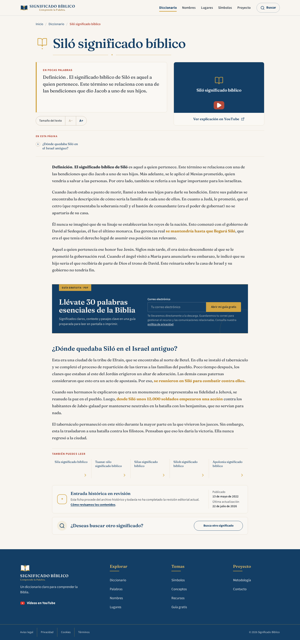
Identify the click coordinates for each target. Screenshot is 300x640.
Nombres (189, 7)
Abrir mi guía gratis (223, 307)
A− (71, 120)
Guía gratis (179, 607)
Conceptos (179, 589)
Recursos (177, 598)
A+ (81, 120)
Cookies (66, 632)
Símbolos (225, 7)
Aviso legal (26, 632)
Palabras (116, 589)
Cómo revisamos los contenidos (93, 504)
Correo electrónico (159, 299)
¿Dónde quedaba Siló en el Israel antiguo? (60, 146)
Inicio (39, 24)
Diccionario (168, 7)
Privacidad (47, 632)
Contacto (240, 589)
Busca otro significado (218, 526)
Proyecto (244, 7)
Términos (84, 632)
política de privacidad (160, 324)
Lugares (207, 7)
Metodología (242, 580)
